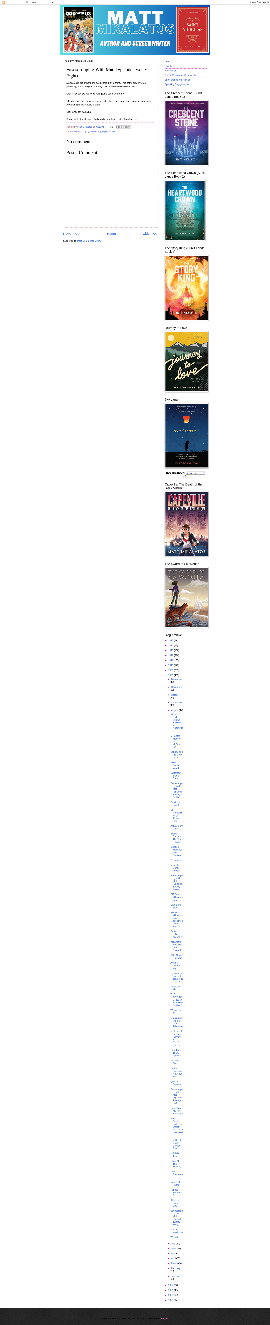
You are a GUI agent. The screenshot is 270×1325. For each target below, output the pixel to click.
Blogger (164, 1318)
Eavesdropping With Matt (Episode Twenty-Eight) (176, 790)
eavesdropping (81, 131)
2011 (171, 660)
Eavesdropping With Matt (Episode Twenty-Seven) (176, 882)
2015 (171, 640)
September (176, 702)
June (174, 1248)
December (176, 679)
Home (111, 233)
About (168, 61)
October (175, 695)
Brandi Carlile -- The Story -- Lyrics (176, 837)
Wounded (175, 1237)
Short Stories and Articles (177, 80)
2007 (171, 1285)
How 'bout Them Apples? (175, 1053)
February (175, 1268)
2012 (171, 655)
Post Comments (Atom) (89, 241)
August (175, 710)
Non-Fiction (170, 70)
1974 (171, 1300)
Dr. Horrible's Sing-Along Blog (176, 815)
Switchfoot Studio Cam (175, 776)
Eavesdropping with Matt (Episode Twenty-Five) (176, 1218)
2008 (171, 675)
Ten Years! (175, 860)
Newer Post (71, 233)
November (176, 687)
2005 (171, 1295)
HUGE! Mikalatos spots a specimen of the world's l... (176, 919)
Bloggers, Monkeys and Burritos (176, 851)
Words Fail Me (175, 988)
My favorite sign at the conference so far (176, 977)
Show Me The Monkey (175, 1164)
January (175, 1276)
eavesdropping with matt (103, 131)
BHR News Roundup (176, 956)
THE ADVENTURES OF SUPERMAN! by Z (176, 1000)
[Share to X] (123, 127)
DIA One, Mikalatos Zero (176, 897)
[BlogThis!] (120, 127)
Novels (168, 66)
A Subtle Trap (174, 1154)
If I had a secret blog (174, 1203)
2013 (171, 650)
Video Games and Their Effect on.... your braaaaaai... (176, 1126)
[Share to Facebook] (126, 127)
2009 (171, 670)
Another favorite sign (175, 966)
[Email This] (117, 127)
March (174, 1263)
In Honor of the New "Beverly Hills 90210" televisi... (176, 1038)
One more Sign (175, 906)
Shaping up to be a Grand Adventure (176, 1022)
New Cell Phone (175, 1183)
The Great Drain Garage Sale (175, 1144)
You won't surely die (176, 1231)
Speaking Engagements (177, 84)
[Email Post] (111, 127)
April (173, 1258)
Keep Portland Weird (175, 765)
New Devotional (176, 1174)
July (173, 1243)
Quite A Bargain (175, 1083)
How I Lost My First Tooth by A (176, 1111)
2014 (171, 645)
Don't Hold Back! (175, 803)
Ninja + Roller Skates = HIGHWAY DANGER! (176, 722)
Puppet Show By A (176, 1192)
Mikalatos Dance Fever (175, 868)
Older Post (150, 233)
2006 (171, 1290)
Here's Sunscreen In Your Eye (176, 1072)
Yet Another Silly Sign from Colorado (176, 946)
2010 (171, 665)
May (173, 1253)
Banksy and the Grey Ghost (176, 755)
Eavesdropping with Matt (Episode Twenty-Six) (176, 1096)
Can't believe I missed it (176, 934)
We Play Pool (174, 1062)
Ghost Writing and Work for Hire (181, 75)
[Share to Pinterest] (129, 127)
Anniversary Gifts (176, 827)
